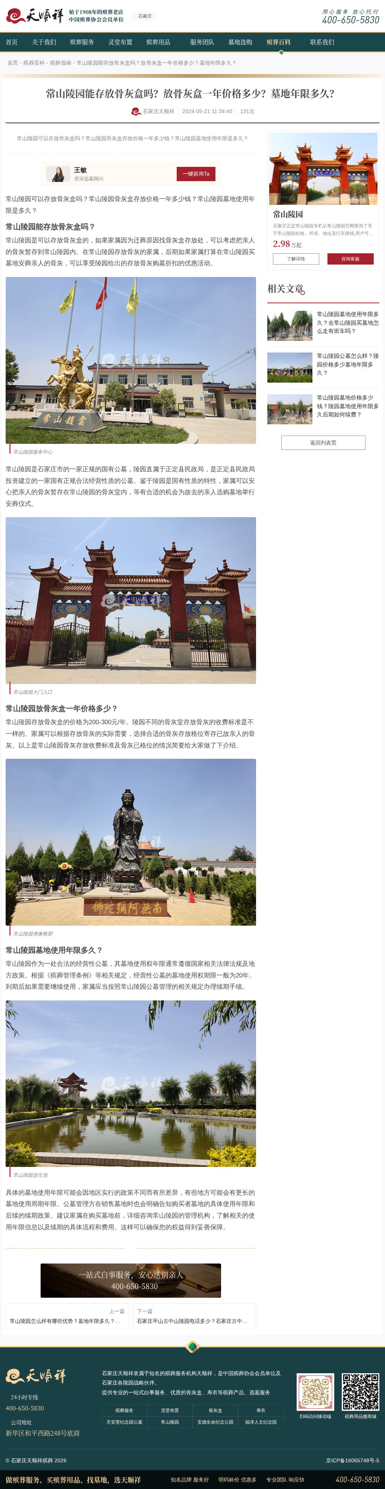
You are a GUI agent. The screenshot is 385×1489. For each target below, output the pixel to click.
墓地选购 (240, 42)
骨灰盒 (215, 1410)
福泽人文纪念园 (261, 1422)
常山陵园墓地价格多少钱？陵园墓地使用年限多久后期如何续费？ (348, 406)
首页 (12, 42)
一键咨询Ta (196, 174)
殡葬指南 (60, 63)
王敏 (80, 170)
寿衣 (260, 1410)
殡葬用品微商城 (360, 1416)
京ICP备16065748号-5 (352, 1460)
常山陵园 (288, 214)
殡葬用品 (158, 42)
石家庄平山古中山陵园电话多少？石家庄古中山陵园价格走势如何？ (194, 1321)
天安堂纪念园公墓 (124, 1422)
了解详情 (296, 259)
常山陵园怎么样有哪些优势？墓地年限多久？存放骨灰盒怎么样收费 (67, 1321)
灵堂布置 (120, 42)
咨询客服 (350, 259)
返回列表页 (323, 443)
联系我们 (322, 42)
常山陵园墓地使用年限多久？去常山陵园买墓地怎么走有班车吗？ (348, 322)
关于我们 (44, 42)
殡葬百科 (279, 42)
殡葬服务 (82, 42)
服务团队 (202, 42)
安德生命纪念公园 (215, 1422)
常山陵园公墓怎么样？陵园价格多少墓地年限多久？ (348, 364)
